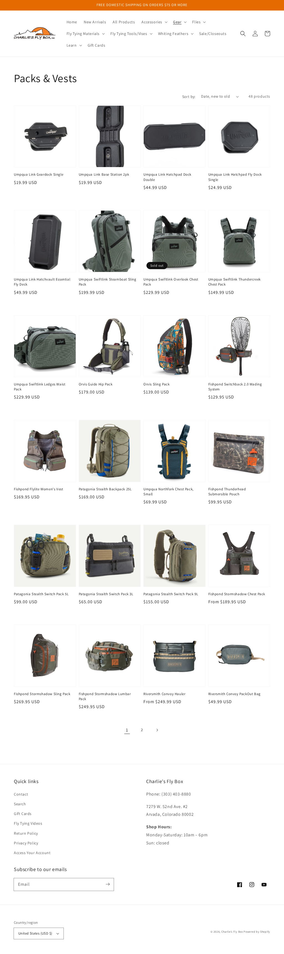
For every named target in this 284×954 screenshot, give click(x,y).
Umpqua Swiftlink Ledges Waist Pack (39, 387)
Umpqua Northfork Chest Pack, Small (168, 491)
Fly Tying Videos (28, 823)
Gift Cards (23, 813)
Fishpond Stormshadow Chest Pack (236, 594)
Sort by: (189, 96)
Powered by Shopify (257, 931)
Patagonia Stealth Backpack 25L (105, 489)
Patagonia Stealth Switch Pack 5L (41, 594)
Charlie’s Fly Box (232, 931)
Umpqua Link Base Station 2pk (104, 174)
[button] (154, 22)
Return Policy (26, 833)
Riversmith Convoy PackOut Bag (234, 693)
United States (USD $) (35, 933)
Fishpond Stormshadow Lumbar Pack (105, 696)
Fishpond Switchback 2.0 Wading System (235, 387)
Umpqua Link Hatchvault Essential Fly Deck (42, 282)
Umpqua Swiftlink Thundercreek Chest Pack (234, 282)
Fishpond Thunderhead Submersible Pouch (227, 491)
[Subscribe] (108, 884)
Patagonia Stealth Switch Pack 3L (106, 594)
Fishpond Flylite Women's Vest (38, 489)
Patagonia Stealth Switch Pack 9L (170, 594)
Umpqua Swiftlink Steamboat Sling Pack (107, 282)
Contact (21, 794)
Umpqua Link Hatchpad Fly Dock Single (235, 177)
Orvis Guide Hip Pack (96, 384)
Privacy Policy (26, 843)
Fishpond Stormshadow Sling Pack (42, 693)
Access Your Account (32, 852)
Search (20, 803)
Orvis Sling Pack (156, 384)
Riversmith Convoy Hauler (164, 693)
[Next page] (157, 730)
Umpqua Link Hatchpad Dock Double (167, 177)
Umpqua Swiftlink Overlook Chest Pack (170, 282)
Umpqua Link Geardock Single (38, 174)
